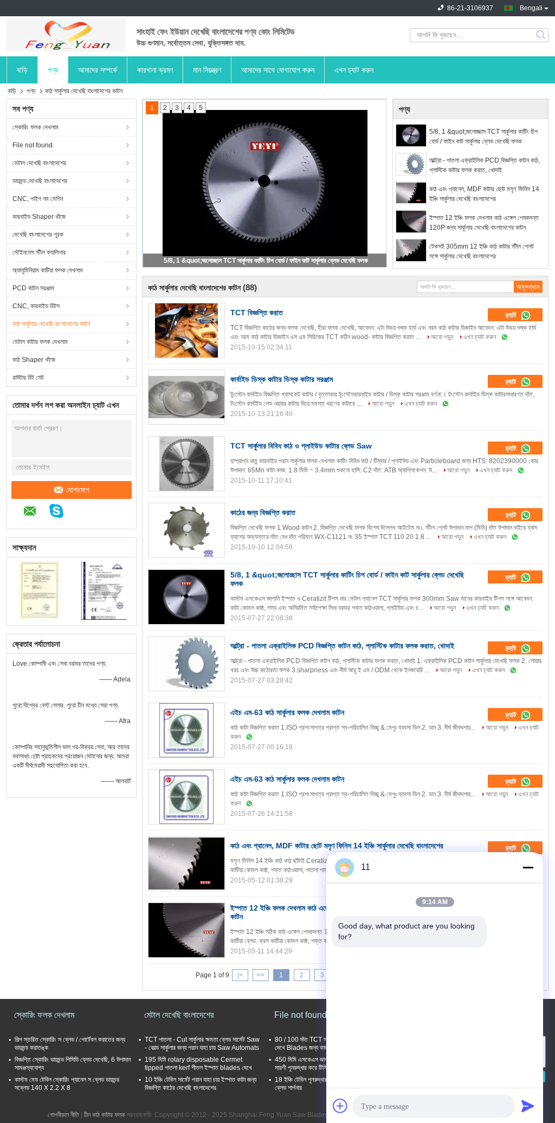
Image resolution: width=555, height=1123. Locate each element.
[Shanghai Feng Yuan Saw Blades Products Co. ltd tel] (81, 512)
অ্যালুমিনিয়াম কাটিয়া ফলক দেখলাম (47, 270)
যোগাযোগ (77, 489)
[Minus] (527, 867)
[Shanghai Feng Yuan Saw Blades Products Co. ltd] (66, 35)
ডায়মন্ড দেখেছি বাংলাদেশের (39, 181)
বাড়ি (22, 70)
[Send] (528, 1106)
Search (541, 35)
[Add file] (340, 1106)
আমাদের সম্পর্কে (97, 70)
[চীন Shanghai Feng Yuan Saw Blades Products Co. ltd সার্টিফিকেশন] (39, 590)
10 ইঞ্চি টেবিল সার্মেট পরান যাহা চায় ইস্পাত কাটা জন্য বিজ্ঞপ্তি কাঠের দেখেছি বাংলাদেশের (200, 1084)
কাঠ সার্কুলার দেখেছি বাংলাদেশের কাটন (51, 324)
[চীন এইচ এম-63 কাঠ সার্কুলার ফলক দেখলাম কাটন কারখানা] (186, 730)
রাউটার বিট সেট (28, 377)
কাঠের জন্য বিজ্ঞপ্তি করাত (262, 512)
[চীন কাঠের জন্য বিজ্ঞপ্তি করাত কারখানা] (186, 530)
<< (260, 975)
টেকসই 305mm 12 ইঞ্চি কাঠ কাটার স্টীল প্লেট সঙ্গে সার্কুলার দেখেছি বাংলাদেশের (481, 251)
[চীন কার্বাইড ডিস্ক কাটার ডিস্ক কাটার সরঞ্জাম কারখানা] (186, 397)
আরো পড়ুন (442, 337)
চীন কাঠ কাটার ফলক (104, 1115)
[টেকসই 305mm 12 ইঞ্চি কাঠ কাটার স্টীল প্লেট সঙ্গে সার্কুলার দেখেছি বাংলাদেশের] (411, 250)
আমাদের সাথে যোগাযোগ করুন (277, 70)
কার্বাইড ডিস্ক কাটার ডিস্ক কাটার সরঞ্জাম (281, 379)
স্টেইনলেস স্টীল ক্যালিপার (39, 252)
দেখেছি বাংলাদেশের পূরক (37, 234)
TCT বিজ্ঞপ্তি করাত (256, 312)
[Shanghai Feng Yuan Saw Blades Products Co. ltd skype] (61, 512)
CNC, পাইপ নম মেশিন (37, 199)
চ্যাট (512, 315)
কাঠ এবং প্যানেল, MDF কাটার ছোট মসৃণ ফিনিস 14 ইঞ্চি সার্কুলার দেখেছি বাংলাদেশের (484, 194)
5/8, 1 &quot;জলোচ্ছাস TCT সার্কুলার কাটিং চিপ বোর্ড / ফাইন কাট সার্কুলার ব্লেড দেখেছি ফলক (266, 260)
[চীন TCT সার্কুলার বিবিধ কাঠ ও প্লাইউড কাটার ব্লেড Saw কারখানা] (186, 464)
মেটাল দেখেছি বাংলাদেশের (39, 163)
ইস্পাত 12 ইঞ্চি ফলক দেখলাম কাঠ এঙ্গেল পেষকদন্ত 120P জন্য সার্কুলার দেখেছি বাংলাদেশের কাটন (484, 222)
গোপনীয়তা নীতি (63, 1115)
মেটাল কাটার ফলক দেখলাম (40, 342)
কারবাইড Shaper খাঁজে (39, 216)
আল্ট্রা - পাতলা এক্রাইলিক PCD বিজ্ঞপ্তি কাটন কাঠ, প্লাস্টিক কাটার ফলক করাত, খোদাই (484, 165)
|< (240, 975)
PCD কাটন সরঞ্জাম (33, 288)
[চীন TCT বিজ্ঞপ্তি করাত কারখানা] (186, 330)
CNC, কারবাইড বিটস (36, 306)
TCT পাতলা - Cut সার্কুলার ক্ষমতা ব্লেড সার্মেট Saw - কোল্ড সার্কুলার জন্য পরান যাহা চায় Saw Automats (202, 1043)
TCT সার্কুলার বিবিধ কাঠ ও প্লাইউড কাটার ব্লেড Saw (301, 446)
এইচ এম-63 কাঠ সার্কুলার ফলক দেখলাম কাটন (287, 712)
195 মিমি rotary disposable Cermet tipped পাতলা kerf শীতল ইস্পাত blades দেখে (198, 1064)
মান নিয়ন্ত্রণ (207, 70)
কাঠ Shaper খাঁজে (33, 359)
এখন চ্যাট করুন (353, 70)
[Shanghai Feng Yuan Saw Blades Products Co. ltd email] (35, 513)
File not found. (33, 145)
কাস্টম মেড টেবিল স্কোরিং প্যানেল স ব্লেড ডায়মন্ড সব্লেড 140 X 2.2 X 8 (67, 1084)
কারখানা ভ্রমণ (155, 70)
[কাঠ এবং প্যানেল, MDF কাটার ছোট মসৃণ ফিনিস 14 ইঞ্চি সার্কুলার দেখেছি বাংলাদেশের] (411, 192)
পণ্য (53, 70)
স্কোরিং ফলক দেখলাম (35, 127)
